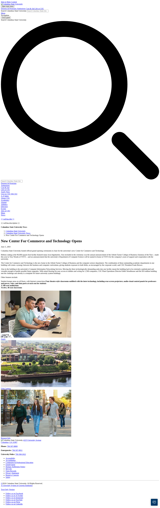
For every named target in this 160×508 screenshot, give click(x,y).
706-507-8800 (12, 446)
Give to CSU (6, 194)
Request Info (5, 438)
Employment (10, 465)
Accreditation (11, 460)
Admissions (21, 9)
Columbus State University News (18, 233)
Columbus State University (16, 231)
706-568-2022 (20, 454)
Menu (3, 13)
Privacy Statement (12, 473)
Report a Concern (12, 475)
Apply (3, 339)
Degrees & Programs (9, 9)
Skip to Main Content (9, 2)
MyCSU (14, 194)
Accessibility (10, 458)
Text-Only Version (8, 490)
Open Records (11, 471)
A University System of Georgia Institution (17, 486)
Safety (8, 477)
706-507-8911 (17, 450)
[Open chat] (154, 502)
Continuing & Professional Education (19, 463)
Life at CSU (39, 9)
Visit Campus (6, 389)
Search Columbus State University (13, 11)
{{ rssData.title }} (7, 219)
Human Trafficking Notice (15, 467)
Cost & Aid (30, 9)
